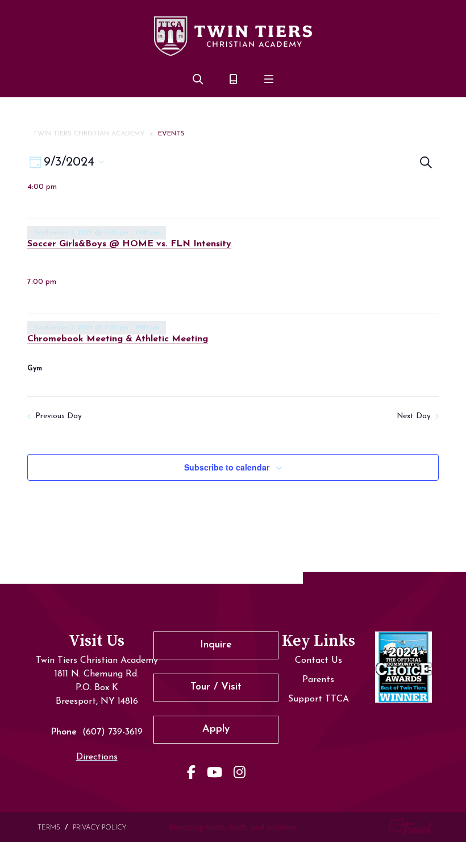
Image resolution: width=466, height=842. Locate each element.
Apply (216, 729)
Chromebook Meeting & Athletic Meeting (117, 339)
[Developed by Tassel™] (411, 827)
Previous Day (58, 416)
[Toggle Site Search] (197, 80)
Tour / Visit (216, 687)
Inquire (216, 645)
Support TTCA (318, 699)
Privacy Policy (99, 827)
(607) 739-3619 (112, 732)
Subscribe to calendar (226, 467)
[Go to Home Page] (233, 35)
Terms (49, 827)
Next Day (414, 416)
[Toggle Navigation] (269, 80)
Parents (318, 679)
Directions (97, 757)
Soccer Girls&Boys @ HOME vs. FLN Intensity (129, 244)
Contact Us (318, 660)
